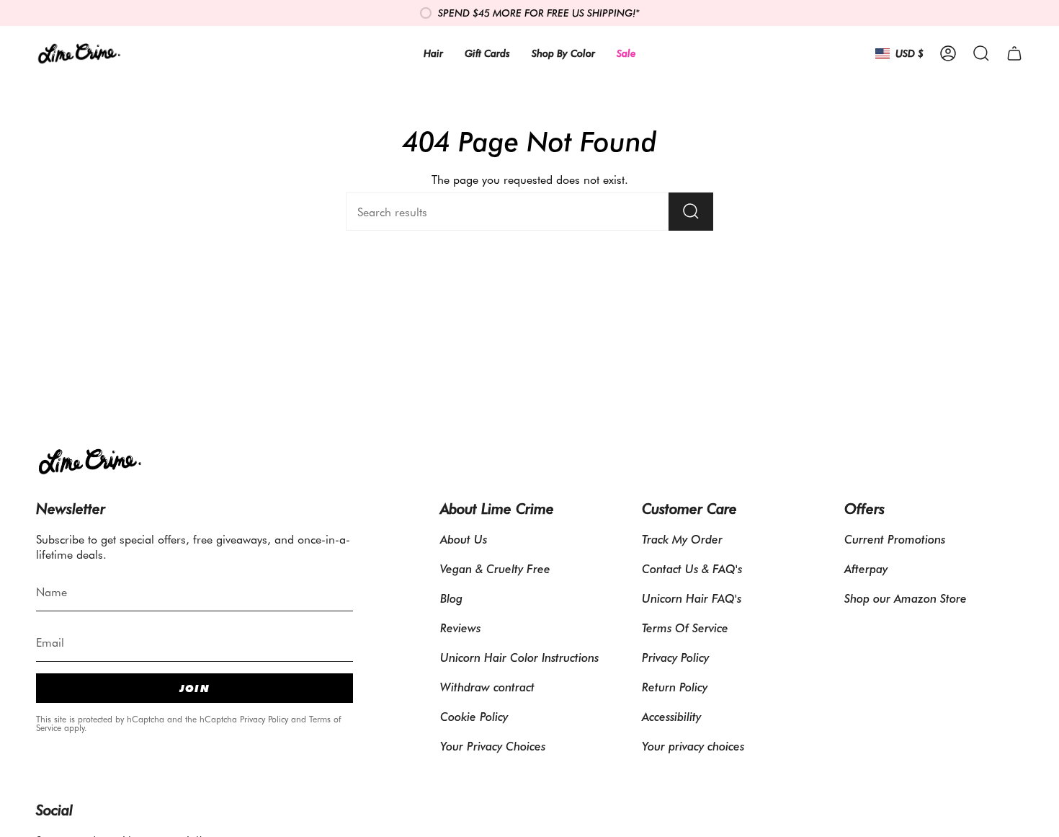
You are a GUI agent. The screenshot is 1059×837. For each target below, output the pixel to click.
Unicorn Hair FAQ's (691, 598)
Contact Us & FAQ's (692, 568)
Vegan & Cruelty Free (495, 568)
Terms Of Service (685, 627)
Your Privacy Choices (492, 745)
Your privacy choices (693, 745)
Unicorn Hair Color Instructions (519, 657)
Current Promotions (894, 538)
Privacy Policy (264, 719)
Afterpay (866, 568)
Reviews (460, 627)
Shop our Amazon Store (905, 598)
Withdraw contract (487, 686)
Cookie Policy (474, 716)
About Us (463, 538)
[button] (981, 53)
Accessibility (671, 716)
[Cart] (1014, 53)
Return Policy (674, 686)
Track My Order (682, 538)
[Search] (691, 211)
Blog (451, 598)
